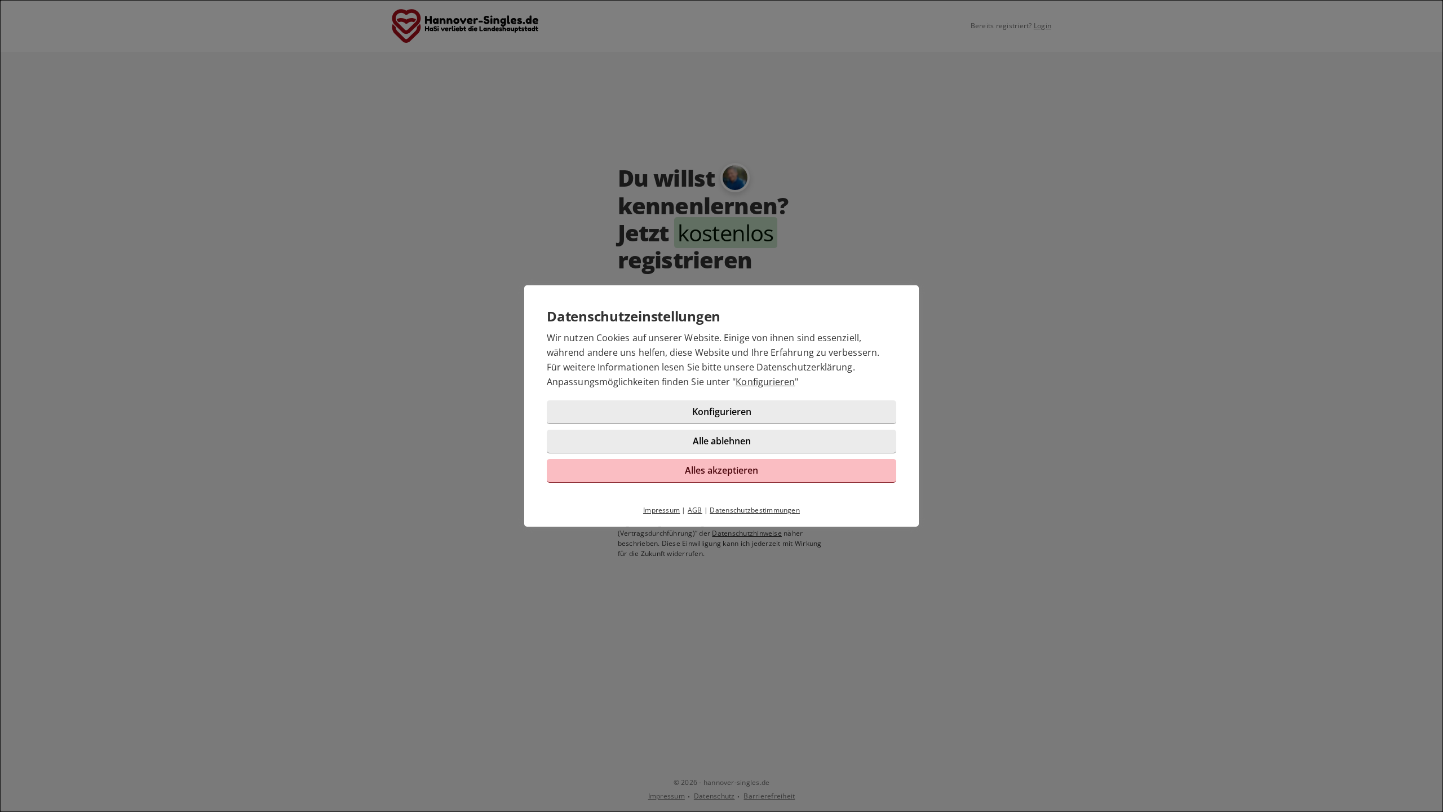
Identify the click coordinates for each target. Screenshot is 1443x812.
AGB (695, 510)
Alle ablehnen (722, 441)
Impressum (661, 510)
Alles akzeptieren (721, 470)
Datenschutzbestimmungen (755, 510)
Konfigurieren (765, 382)
